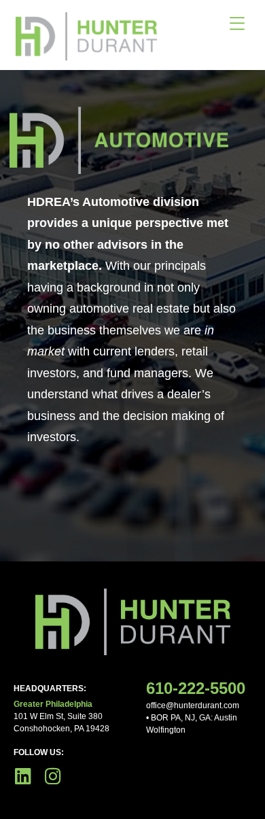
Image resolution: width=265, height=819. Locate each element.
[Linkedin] (23, 776)
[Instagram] (52, 776)
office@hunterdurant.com (192, 705)
